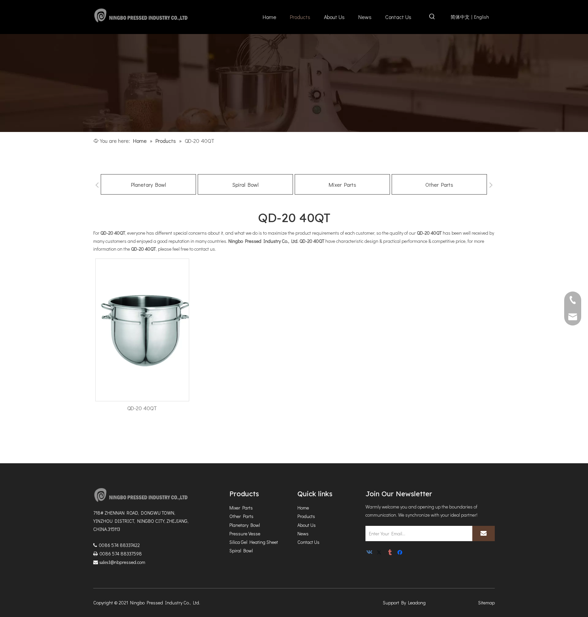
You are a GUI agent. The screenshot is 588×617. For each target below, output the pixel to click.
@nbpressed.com (128, 562)
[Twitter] (380, 552)
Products (306, 516)
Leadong (417, 602)
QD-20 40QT (142, 408)
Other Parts (439, 184)
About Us (306, 525)
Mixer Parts (342, 184)
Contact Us (308, 542)
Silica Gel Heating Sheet (253, 542)
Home (303, 507)
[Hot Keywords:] (432, 18)
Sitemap (486, 602)
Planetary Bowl (148, 184)
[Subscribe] (483, 533)
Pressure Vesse (244, 533)
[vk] (370, 552)
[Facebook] (400, 552)
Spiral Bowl (245, 184)
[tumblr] (390, 552)
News (303, 533)
